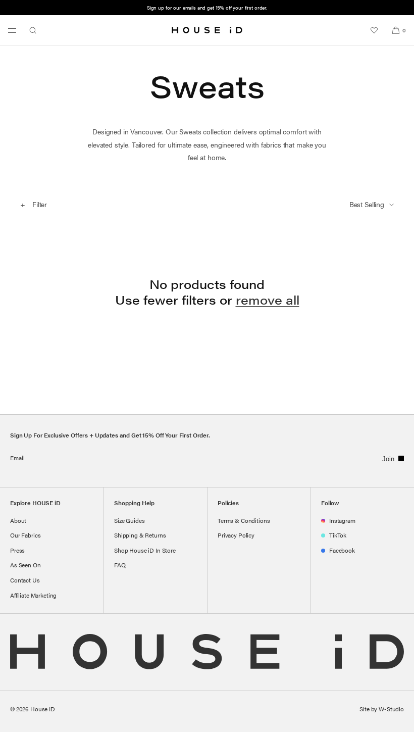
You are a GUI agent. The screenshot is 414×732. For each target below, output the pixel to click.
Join (388, 459)
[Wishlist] (374, 30)
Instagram (342, 520)
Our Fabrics (25, 535)
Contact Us (25, 579)
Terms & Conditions (244, 520)
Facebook (342, 550)
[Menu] (12, 30)
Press (17, 550)
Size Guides (129, 520)
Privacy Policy (236, 535)
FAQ (120, 564)
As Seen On (25, 564)
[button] (32, 30)
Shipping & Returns (140, 535)
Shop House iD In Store (145, 550)
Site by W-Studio (381, 708)
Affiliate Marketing (33, 595)
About (18, 520)
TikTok (337, 535)
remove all (267, 300)
